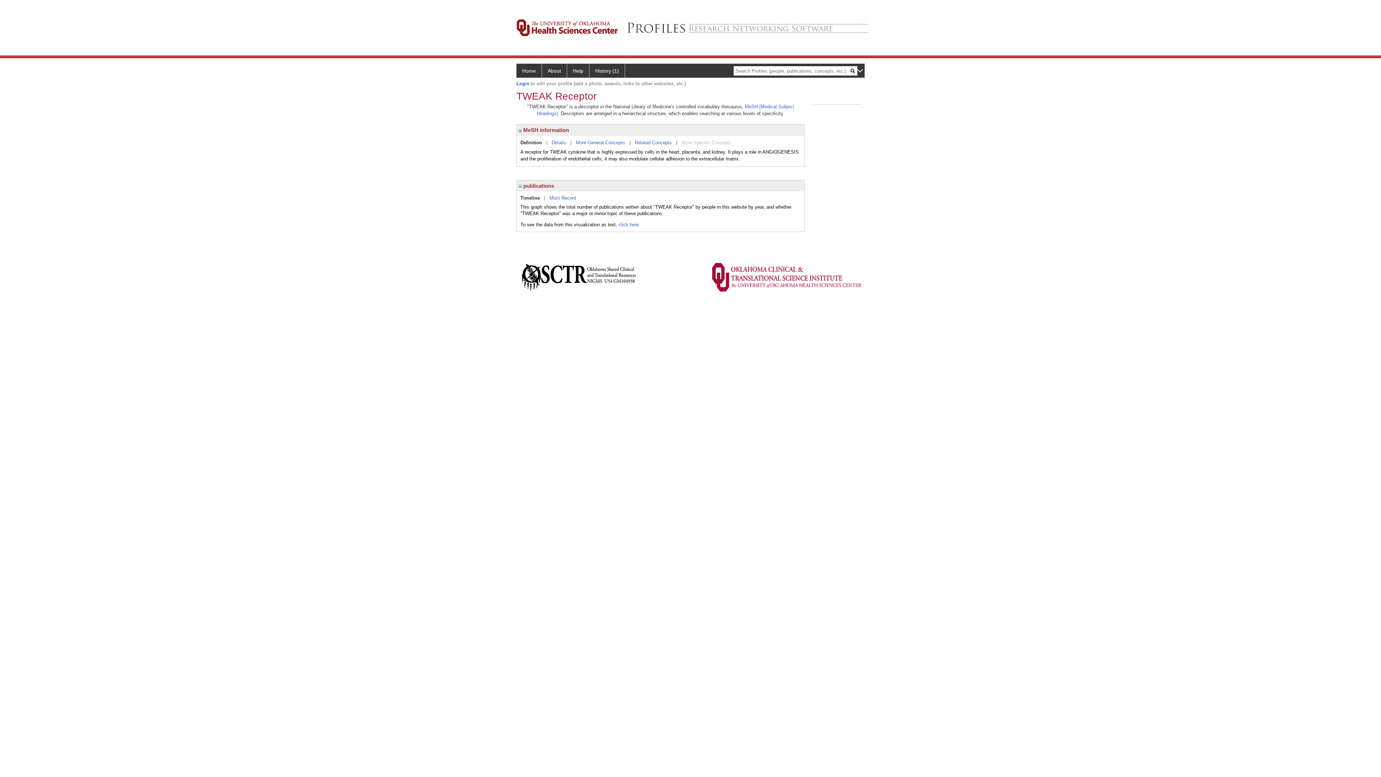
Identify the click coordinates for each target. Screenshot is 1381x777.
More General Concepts (600, 142)
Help (578, 71)
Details (559, 142)
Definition (531, 142)
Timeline (530, 198)
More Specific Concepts (706, 142)
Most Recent (563, 198)
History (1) (607, 71)
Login (522, 83)
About (554, 71)
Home (529, 71)
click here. (629, 224)
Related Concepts (653, 142)
